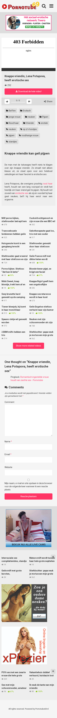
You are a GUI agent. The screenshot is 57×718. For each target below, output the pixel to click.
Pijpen (45, 117)
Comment (9, 402)
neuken (31, 117)
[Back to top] (51, 712)
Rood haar (13, 123)
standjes (12, 141)
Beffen (12, 110)
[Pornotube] (20, 6)
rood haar (47, 183)
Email (8, 454)
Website (8, 467)
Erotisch (26, 110)
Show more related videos (28, 345)
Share (49, 101)
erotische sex (21, 193)
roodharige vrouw (29, 135)
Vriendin (30, 123)
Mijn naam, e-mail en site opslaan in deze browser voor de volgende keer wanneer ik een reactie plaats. (28, 486)
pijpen (11, 135)
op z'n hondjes (29, 129)
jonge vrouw (14, 117)
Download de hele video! (29, 91)
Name (8, 441)
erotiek (44, 123)
